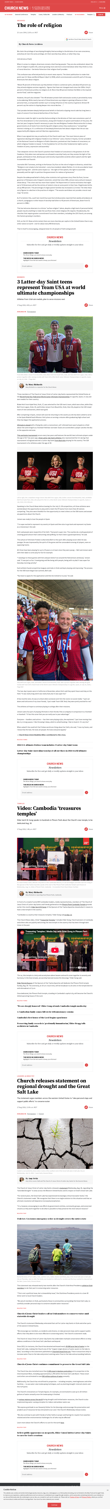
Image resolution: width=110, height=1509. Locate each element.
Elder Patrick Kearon (24, 983)
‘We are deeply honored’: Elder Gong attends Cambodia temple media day (52, 1006)
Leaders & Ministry (58, 14)
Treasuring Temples (47, 920)
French (41, 1114)
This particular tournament (27, 435)
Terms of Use (74, 1497)
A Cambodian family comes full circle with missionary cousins (45, 1012)
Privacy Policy (86, 1497)
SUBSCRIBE (102, 2)
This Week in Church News (33, 258)
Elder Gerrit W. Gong (38, 907)
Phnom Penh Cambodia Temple (74, 904)
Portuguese (31, 311)
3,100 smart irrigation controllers (59, 1371)
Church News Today (31, 253)
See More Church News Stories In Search (80, 39)
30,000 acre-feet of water (75, 1346)
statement (64, 1188)
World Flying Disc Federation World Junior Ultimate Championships (45, 397)
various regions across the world (31, 1399)
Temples (33, 14)
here (62, 1423)
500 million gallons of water (52, 1376)
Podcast (69, 14)
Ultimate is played (24, 425)
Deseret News (9, 2)
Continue (54, 1505)
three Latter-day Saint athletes (50, 438)
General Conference (21, 14)
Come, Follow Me (44, 14)
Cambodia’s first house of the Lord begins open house (42, 1017)
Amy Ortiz (33, 1178)
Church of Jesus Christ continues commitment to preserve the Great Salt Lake (53, 1364)
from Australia (60, 440)
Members (21, 277)
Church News (19, 2)
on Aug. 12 (68, 915)
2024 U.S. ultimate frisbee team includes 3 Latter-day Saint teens (47, 745)
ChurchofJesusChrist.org (61, 1351)
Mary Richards (35, 384)
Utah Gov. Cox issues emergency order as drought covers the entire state (51, 1219)
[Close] (107, 1490)
